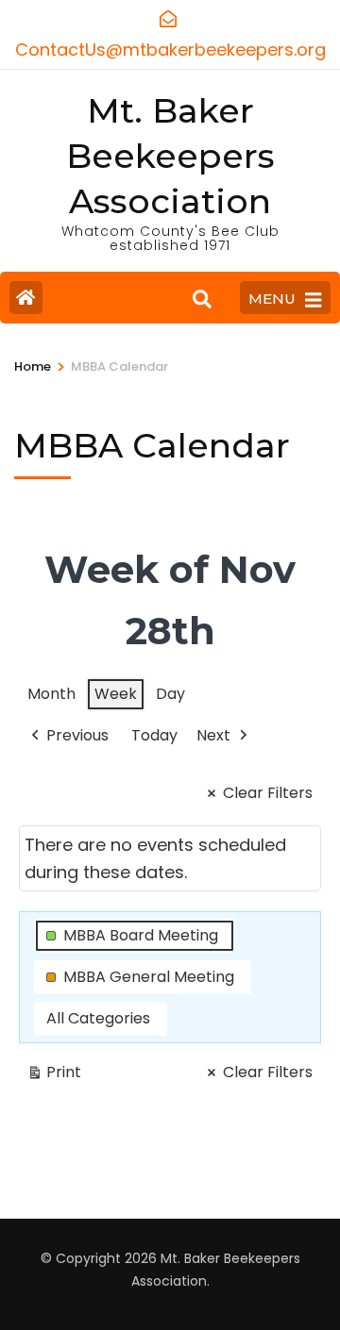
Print (53, 1075)
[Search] (202, 300)
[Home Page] (25, 297)
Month (51, 694)
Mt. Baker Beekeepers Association (170, 156)
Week (115, 694)
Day (170, 694)
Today (154, 735)
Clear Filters (268, 793)
